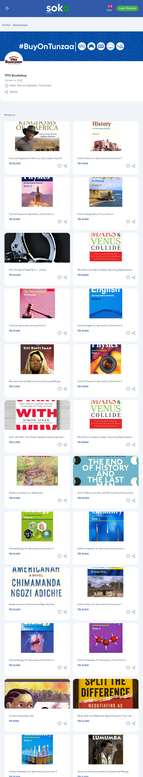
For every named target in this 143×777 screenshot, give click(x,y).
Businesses (20, 25)
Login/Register (127, 8)
